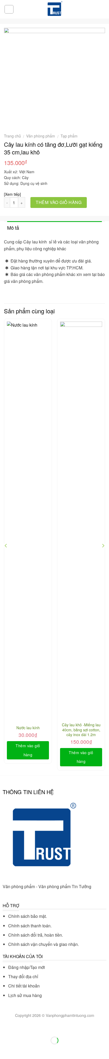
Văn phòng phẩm (40, 136)
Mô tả (13, 227)
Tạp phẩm (69, 136)
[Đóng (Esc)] (5, 1027)
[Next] (103, 545)
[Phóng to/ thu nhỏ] (21, 1027)
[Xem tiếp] (12, 194)
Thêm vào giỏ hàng (58, 202)
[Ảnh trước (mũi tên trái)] (5, 1049)
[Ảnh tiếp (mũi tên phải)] (21, 1049)
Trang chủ (12, 136)
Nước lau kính (28, 727)
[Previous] (6, 545)
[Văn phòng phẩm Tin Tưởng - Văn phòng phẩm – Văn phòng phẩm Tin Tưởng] (54, 9)
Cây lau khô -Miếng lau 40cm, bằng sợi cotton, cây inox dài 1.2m (81, 729)
